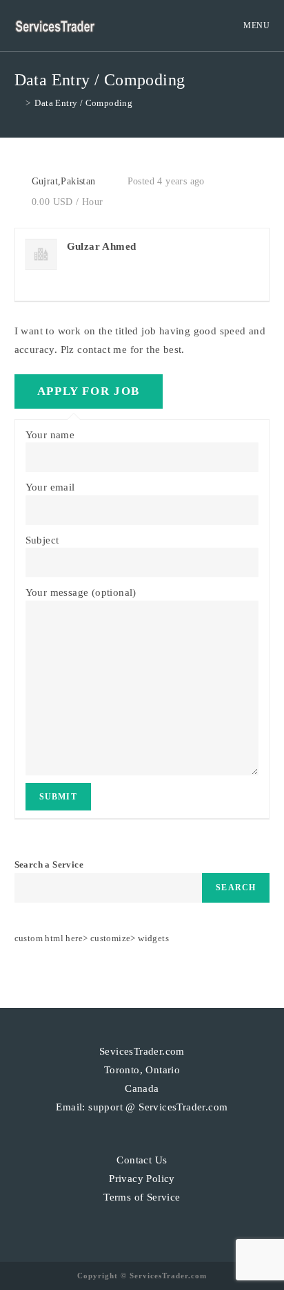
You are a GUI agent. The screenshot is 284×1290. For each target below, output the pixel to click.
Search (236, 887)
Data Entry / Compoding (83, 103)
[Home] (17, 103)
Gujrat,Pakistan (64, 181)
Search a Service (48, 864)
